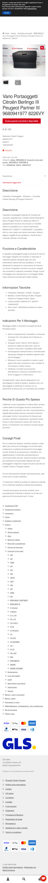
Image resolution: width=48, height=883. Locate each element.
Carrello (37, 877)
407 (11, 589)
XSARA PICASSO (16, 668)
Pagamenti (9, 810)
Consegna (9, 797)
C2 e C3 (13, 619)
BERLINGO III (39, 33)
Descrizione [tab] (7, 176)
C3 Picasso (14, 630)
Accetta (6, 13)
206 (11, 555)
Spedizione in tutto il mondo (16, 828)
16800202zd (10, 165)
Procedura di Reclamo (14, 815)
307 (11, 570)
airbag (12, 160)
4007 (12, 581)
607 (11, 596)
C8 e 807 (13, 653)
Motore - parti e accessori (14, 695)
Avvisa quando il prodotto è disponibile (21, 121)
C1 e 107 (13, 615)
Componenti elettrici (13, 509)
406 (11, 585)
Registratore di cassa (13, 819)
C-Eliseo (13, 611)
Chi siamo (9, 793)
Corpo (7, 517)
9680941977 (26, 165)
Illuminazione (13, 672)
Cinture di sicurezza (15, 547)
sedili (10, 680)
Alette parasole (13, 532)
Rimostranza (10, 823)
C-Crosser (14, 608)
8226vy (18, 165)
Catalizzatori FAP (11, 506)
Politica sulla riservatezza (15, 784)
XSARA (13, 664)
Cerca (24, 879)
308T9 (12, 578)
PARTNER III (13, 162)
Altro (9, 536)
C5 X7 (12, 649)
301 (11, 566)
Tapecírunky (12, 687)
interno (13, 33)
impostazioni (32, 9)
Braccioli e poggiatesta (16, 543)
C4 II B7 (13, 638)
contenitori (9, 513)
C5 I (11, 646)
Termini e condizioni (13, 832)
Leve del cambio (14, 676)
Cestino (8, 789)
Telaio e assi (10, 714)
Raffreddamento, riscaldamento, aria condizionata (24, 706)
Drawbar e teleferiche (13, 521)
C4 (11, 634)
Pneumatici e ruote (12, 702)
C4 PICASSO (15, 642)
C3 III (12, 627)
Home (7, 33)
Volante (10, 691)
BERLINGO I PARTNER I (19, 600)
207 (11, 559)
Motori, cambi (10, 698)
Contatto (8, 802)
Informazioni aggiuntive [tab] (12, 182)
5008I (12, 593)
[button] (42, 47)
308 (11, 574)
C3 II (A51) (14, 623)
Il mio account (10, 806)
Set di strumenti (11, 710)
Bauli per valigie (14, 540)
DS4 (11, 657)
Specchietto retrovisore (16, 683)
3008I (12, 562)
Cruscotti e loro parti (25, 33)
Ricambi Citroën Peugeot (15, 780)
